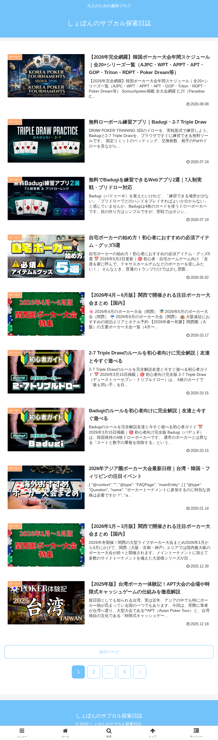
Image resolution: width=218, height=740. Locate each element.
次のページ (109, 651)
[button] (201, 726)
